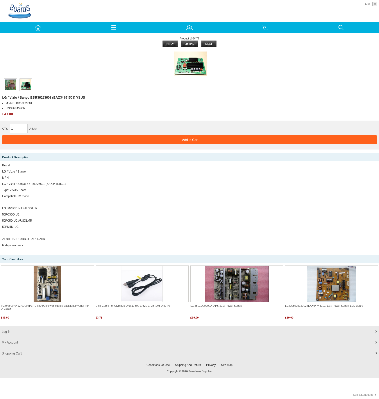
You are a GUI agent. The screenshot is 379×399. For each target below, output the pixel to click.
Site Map (226, 365)
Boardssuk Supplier (200, 371)
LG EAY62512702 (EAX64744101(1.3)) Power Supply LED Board (324, 305)
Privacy (211, 365)
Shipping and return (188, 365)
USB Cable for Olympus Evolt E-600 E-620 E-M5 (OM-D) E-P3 (133, 305)
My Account (10, 342)
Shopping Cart (12, 353)
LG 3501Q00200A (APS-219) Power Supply (216, 305)
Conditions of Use (158, 365)
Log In (6, 331)
